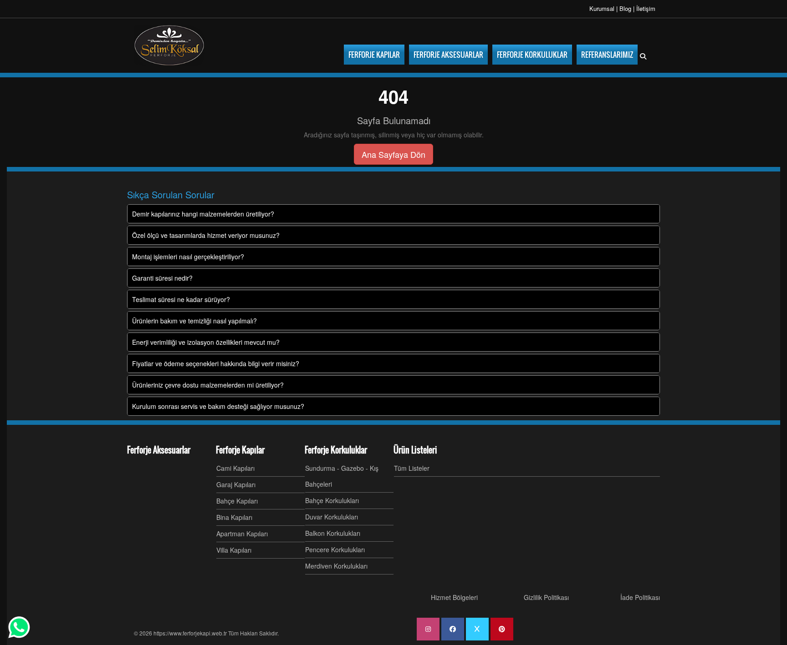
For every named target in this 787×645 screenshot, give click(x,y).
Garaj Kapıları (236, 484)
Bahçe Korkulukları (332, 500)
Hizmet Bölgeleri (454, 597)
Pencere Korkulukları (335, 549)
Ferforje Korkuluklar (336, 450)
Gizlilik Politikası (546, 597)
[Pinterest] (502, 629)
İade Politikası (640, 597)
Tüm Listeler (411, 468)
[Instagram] (428, 629)
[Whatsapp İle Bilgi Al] (19, 627)
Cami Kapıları (235, 468)
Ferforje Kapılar (240, 450)
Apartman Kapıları (242, 533)
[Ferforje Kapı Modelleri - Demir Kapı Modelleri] (169, 45)
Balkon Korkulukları (332, 533)
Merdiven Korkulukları (336, 565)
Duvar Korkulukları (331, 516)
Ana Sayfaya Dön (393, 154)
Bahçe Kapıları (237, 500)
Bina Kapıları (234, 517)
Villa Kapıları (233, 549)
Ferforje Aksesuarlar (158, 450)
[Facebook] (452, 629)
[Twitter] (477, 629)
